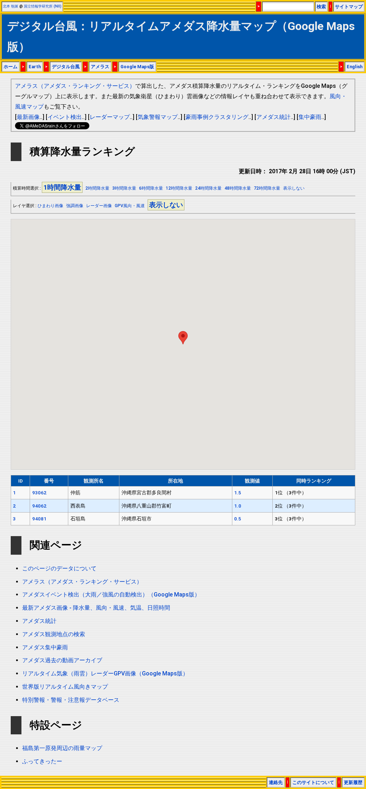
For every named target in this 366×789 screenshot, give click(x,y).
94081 (39, 518)
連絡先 (276, 782)
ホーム (11, 66)
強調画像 (74, 205)
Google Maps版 (137, 66)
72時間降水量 (267, 188)
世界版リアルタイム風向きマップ (65, 686)
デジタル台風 (66, 66)
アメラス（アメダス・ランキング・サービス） (75, 86)
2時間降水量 (97, 188)
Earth (35, 66)
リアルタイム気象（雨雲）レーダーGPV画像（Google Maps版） (105, 673)
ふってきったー (42, 761)
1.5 (237, 492)
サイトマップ (349, 6)
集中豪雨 (309, 117)
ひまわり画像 (50, 205)
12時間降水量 (179, 188)
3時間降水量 (124, 188)
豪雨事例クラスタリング (217, 117)
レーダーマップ (110, 117)
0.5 (237, 518)
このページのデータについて (59, 568)
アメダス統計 (273, 117)
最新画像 (28, 117)
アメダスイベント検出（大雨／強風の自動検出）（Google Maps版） (111, 594)
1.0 (237, 506)
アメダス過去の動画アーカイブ (62, 660)
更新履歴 (353, 782)
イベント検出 (65, 117)
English (354, 66)
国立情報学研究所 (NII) (42, 6)
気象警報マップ (158, 117)
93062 (39, 492)
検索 (321, 6)
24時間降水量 (208, 188)
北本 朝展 (10, 6)
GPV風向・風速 (130, 205)
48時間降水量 (237, 188)
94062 (39, 506)
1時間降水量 (62, 187)
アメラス (100, 66)
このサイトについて (313, 782)
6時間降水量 (151, 188)
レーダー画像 (99, 205)
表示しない (294, 188)
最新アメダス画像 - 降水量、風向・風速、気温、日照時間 (96, 607)
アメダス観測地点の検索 (53, 634)
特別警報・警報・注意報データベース (70, 699)
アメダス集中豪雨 (45, 647)
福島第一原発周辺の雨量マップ (62, 748)
